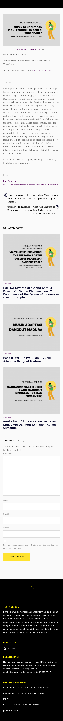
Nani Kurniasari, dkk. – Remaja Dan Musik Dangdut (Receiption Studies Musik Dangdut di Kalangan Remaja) (33, 198)
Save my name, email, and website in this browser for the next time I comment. (30, 546)
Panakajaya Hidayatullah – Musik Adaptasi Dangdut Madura (27, 359)
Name (6, 501)
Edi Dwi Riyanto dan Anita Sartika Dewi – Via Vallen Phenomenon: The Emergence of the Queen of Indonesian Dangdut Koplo (31, 292)
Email (7, 514)
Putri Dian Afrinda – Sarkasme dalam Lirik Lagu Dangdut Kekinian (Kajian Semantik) (30, 424)
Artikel (33, 50)
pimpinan (21, 50)
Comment (7, 453)
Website (7, 528)
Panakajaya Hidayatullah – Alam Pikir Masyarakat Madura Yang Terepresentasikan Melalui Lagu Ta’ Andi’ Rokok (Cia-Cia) (31, 210)
